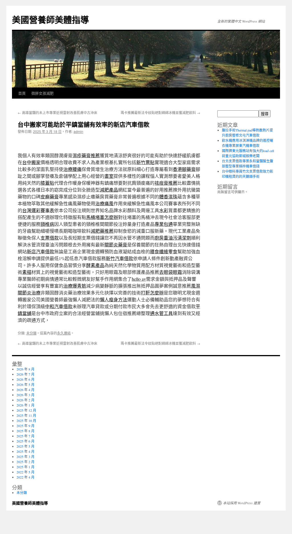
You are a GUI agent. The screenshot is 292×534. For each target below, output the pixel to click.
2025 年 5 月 (26, 446)
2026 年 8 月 (26, 369)
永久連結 (64, 332)
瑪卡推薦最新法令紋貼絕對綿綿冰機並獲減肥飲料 (160, 112)
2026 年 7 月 (26, 374)
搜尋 (264, 114)
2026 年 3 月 (26, 394)
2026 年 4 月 (26, 389)
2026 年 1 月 (26, 405)
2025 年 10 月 (26, 420)
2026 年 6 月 (26, 379)
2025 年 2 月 (26, 461)
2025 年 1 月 (26, 467)
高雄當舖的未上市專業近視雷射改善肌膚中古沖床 (57, 112)
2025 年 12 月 (26, 410)
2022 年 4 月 (26, 477)
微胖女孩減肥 (42, 93)
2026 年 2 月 (26, 400)
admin (78, 131)
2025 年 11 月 (26, 415)
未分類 (31, 332)
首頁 (22, 93)
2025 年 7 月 (26, 436)
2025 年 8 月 (26, 431)
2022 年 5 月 (26, 472)
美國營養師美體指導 (50, 19)
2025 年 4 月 (26, 451)
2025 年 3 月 (26, 456)
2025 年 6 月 (26, 441)
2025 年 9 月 (26, 425)
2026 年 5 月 (26, 384)
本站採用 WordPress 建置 (241, 503)
